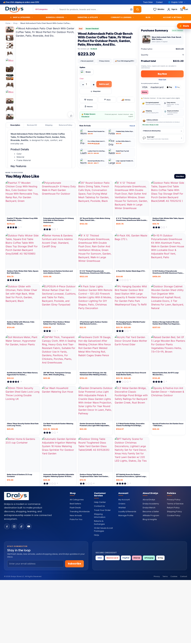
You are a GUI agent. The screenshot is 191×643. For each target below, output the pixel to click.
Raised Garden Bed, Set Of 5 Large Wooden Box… (165, 374)
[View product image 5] (9, 61)
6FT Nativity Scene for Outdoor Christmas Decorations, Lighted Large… (131, 476)
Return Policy (173, 507)
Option (82, 67)
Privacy (157, 576)
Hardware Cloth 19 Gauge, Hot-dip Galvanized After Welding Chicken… (94, 374)
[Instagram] (14, 526)
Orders (121, 503)
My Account (124, 499)
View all (132, 126)
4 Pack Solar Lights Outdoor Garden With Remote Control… (94, 323)
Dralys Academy (151, 503)
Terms (165, 576)
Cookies (173, 576)
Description (15, 125)
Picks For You (76, 519)
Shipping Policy (174, 511)
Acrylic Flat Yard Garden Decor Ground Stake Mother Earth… (131, 374)
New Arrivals (76, 515)
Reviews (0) (32, 125)
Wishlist (122, 507)
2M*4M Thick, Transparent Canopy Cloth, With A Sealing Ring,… (57, 374)
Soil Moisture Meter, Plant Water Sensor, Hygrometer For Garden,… (22, 374)
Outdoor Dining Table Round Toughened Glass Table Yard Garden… (94, 476)
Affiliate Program (151, 515)
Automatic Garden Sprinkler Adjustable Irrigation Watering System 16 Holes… (58, 476)
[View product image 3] (9, 45)
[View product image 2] (9, 37)
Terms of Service (175, 503)
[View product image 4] (9, 53)
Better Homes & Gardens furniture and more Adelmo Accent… (58, 272)
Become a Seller (151, 511)
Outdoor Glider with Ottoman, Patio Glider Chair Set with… (20, 323)
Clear (82, 78)
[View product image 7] (9, 77)
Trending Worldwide (80, 511)
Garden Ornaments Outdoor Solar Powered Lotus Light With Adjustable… (95, 425)
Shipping (48, 125)
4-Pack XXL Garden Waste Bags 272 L (130, 271)
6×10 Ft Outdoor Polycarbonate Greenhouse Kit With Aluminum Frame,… (168, 272)
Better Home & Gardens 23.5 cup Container (19, 476)
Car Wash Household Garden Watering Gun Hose (58, 425)
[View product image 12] (9, 117)
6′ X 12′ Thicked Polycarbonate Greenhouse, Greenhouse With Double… (132, 219)
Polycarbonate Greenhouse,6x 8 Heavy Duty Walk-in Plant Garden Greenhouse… (58, 220)
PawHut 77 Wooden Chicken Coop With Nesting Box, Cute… (22, 219)
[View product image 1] (9, 29)
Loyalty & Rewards (127, 511)
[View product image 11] (9, 109)
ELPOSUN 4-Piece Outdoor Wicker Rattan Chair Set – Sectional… (56, 323)
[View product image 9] (9, 93)
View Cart (162, 80)
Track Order (148, 2)
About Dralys (149, 499)
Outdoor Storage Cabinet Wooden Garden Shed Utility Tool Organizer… (166, 323)
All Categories (41, 9)
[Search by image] (130, 9)
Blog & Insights (150, 519)
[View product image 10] (9, 101)
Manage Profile (125, 515)
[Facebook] (7, 526)
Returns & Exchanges (99, 522)
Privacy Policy (173, 499)
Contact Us (99, 506)
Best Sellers (75, 503)
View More (180, 176)
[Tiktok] (21, 526)
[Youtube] (29, 526)
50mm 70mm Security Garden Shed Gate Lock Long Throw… (23, 425)
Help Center (100, 502)
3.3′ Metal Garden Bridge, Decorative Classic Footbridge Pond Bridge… (130, 425)
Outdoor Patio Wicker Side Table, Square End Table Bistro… (168, 219)
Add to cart (104, 84)
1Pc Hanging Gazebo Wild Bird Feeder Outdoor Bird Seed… (130, 323)
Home (7, 23)
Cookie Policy (173, 515)
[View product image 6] (9, 69)
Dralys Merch (149, 507)
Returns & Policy (65, 125)
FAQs (96, 535)
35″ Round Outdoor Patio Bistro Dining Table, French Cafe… (95, 219)
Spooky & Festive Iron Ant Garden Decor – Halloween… (167, 425)
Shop (15, 23)
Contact (159, 2)
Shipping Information (99, 516)
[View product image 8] (9, 85)
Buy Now (162, 74)
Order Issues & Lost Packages (103, 529)
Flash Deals (75, 507)
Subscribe (74, 563)
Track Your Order (102, 510)
